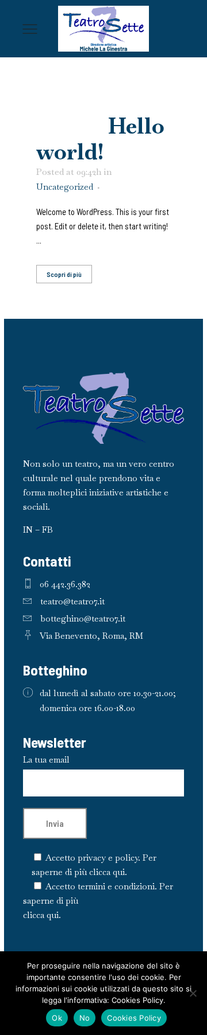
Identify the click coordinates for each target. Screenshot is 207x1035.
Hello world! (100, 139)
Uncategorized (64, 186)
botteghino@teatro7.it (82, 618)
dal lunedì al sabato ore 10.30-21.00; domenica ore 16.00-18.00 (108, 700)
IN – (32, 529)
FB (47, 529)
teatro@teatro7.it (72, 601)
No (84, 1017)
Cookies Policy (134, 1017)
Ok (57, 1017)
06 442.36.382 (65, 584)
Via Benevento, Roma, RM (91, 635)
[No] (192, 993)
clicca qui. (108, 871)
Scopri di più (64, 274)
